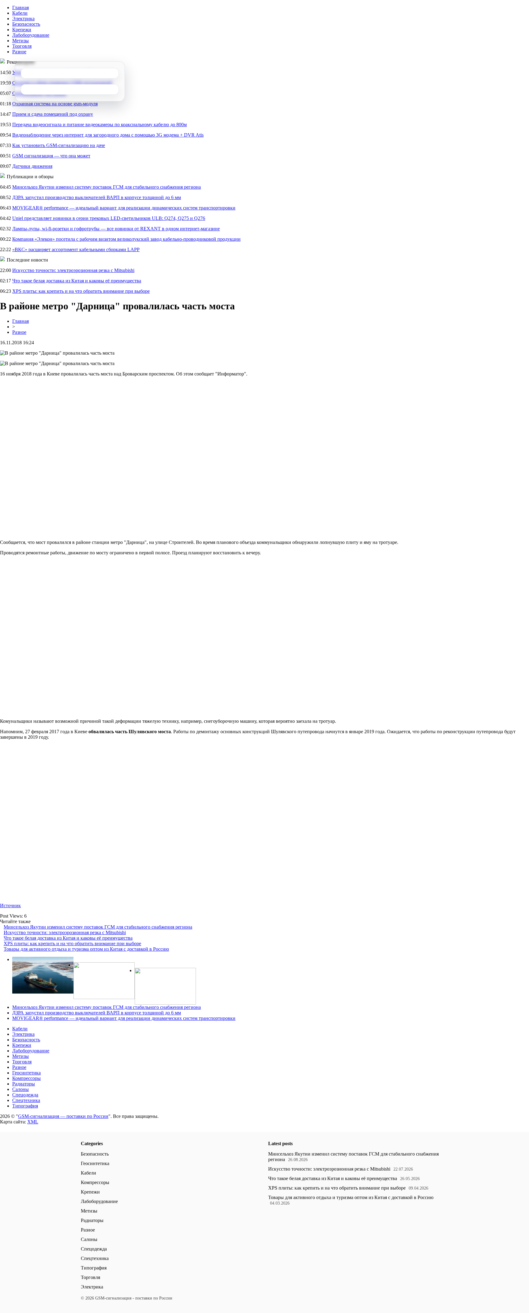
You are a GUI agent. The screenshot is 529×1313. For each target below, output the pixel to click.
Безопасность (26, 24)
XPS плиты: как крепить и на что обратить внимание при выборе (81, 291)
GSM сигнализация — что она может (51, 155)
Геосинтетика (26, 1072)
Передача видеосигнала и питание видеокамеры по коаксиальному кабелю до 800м (99, 124)
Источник (10, 905)
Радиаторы (23, 1083)
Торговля (22, 46)
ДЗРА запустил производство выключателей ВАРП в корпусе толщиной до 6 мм (96, 197)
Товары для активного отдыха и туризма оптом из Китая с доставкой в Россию (86, 949)
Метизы (20, 40)
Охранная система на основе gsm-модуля (55, 103)
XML (32, 1121)
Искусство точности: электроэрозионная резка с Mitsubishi (73, 270)
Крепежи (21, 29)
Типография (25, 1105)
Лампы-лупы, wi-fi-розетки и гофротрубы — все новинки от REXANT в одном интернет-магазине (116, 228)
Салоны (20, 1089)
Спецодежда (25, 1094)
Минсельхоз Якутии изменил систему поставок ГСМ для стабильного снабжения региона (106, 187)
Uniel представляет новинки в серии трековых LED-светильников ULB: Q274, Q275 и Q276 (108, 218)
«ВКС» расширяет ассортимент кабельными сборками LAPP (76, 249)
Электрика (23, 18)
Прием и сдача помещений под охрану (52, 114)
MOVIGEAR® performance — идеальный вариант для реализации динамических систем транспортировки (123, 207)
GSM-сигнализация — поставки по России (63, 1116)
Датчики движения (32, 166)
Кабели (20, 13)
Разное (19, 51)
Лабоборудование (30, 35)
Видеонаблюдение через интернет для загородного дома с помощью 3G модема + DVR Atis (108, 135)
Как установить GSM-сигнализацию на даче (58, 145)
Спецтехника (26, 1100)
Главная (20, 7)
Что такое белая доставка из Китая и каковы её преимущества (76, 280)
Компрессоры (26, 1078)
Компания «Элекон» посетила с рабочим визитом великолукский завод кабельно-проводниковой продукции (126, 239)
